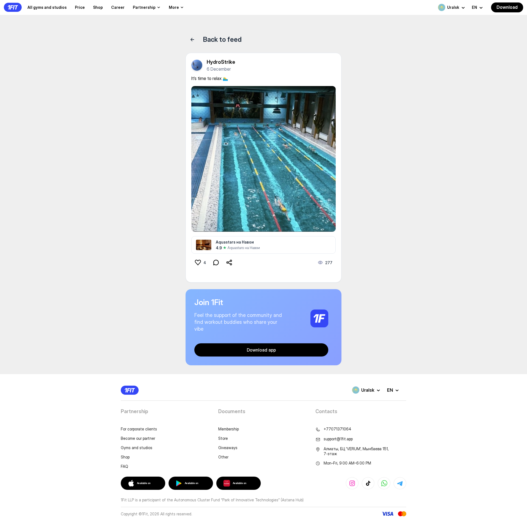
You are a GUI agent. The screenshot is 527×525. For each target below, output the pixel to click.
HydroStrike (221, 62)
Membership (228, 429)
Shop (98, 7)
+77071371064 (337, 429)
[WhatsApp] (384, 483)
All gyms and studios (47, 7)
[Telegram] (400, 483)
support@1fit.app (338, 438)
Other (223, 457)
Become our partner (138, 438)
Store (223, 438)
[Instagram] (352, 483)
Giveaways (227, 447)
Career (118, 7)
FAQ (124, 466)
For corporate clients (139, 429)
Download (507, 7)
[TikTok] (368, 483)
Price (80, 7)
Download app (261, 350)
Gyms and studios (136, 447)
